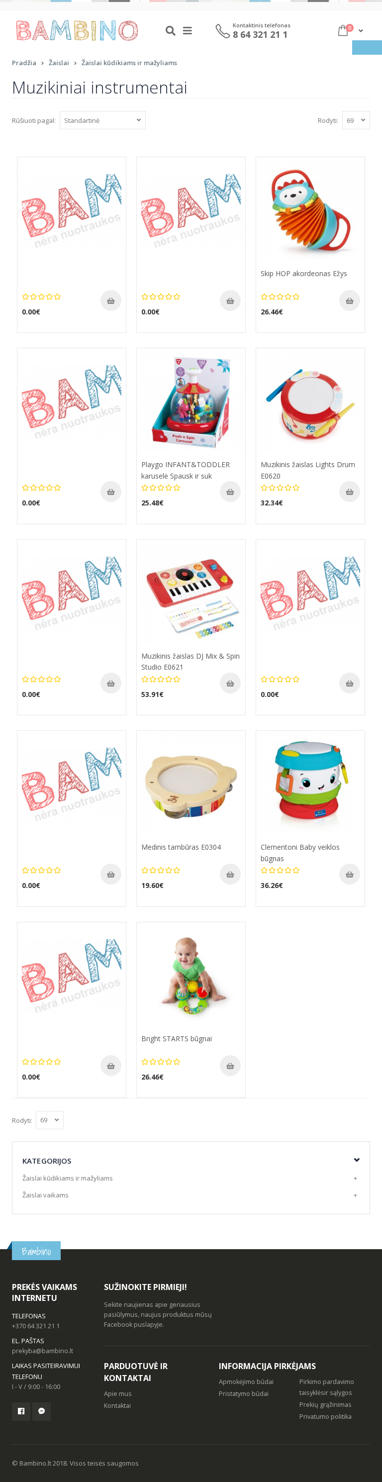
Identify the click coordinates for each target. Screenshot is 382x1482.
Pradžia (24, 62)
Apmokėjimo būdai (246, 1382)
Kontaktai (117, 1405)
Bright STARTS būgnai (176, 1038)
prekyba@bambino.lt (42, 1351)
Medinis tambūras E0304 (181, 847)
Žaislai (59, 62)
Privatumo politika (325, 1416)
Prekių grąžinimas (325, 1404)
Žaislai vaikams (45, 1194)
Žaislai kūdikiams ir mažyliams (129, 62)
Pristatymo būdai (244, 1393)
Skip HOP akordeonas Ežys (304, 273)
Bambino (36, 1251)
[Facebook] (21, 1411)
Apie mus (118, 1393)
